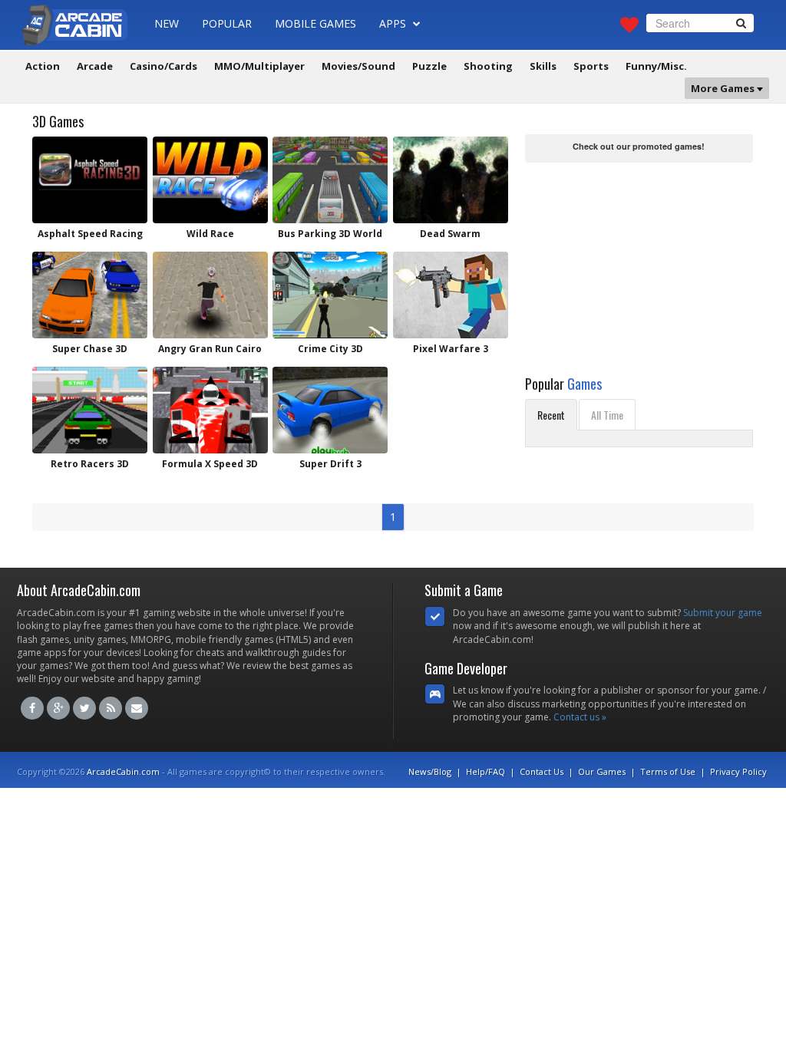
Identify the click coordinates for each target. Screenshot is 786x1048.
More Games (724, 88)
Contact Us (541, 771)
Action (42, 66)
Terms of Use (667, 771)
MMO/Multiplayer (259, 66)
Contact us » (579, 716)
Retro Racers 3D (90, 463)
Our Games (602, 771)
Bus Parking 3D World (330, 233)
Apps (394, 23)
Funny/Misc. (656, 66)
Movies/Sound (358, 66)
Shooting (488, 66)
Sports (591, 66)
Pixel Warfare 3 (450, 348)
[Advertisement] (640, 262)
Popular (227, 23)
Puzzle (429, 66)
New (166, 23)
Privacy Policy (738, 771)
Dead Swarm (450, 233)
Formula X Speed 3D (210, 463)
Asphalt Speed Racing (90, 233)
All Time (607, 415)
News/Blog (429, 771)
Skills (543, 66)
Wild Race (210, 233)
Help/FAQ (485, 771)
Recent (551, 415)
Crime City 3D (330, 348)
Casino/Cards (163, 66)
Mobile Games (315, 23)
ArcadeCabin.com (123, 771)
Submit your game (722, 612)
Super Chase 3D (89, 348)
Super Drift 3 (330, 463)
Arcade (95, 66)
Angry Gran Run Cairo (210, 348)
